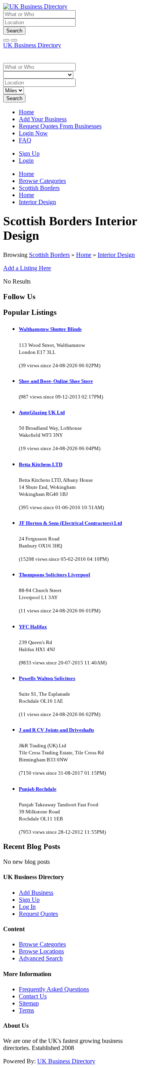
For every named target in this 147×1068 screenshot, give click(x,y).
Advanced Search (41, 958)
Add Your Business (43, 119)
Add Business (36, 892)
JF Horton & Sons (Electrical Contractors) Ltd (70, 523)
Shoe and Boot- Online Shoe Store (56, 381)
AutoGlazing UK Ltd (42, 412)
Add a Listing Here (27, 268)
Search (14, 31)
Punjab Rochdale (37, 789)
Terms (26, 1010)
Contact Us (33, 996)
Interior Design (116, 254)
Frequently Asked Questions (54, 989)
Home (26, 112)
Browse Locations (41, 951)
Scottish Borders (49, 254)
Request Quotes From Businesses (60, 126)
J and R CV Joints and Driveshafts (56, 730)
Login (26, 160)
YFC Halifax (33, 627)
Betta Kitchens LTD (40, 464)
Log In (27, 906)
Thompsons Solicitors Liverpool (54, 575)
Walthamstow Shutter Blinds (50, 329)
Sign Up (29, 153)
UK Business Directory (32, 45)
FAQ (25, 140)
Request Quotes (38, 913)
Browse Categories (42, 944)
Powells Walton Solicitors (47, 678)
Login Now (33, 133)
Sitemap (29, 1003)
